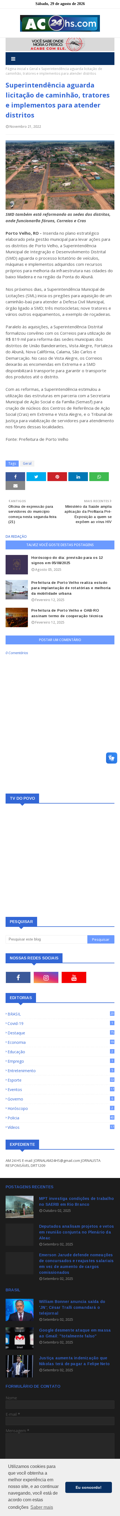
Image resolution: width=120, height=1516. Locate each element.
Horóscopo (60, 1108)
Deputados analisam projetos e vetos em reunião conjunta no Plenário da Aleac (76, 1232)
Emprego (60, 1061)
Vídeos (61, 1127)
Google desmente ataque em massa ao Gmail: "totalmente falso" (75, 1333)
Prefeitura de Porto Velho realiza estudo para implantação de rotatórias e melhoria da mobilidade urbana (71, 588)
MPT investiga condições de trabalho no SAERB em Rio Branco (76, 1201)
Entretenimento (60, 1070)
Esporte (61, 1080)
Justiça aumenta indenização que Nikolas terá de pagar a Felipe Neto (74, 1361)
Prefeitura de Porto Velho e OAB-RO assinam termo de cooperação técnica (67, 613)
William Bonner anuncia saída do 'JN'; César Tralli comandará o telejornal (72, 1307)
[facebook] (18, 977)
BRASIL (61, 1014)
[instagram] (46, 977)
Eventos (61, 1089)
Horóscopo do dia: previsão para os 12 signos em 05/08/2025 (67, 560)
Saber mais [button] (41, 1507)
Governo (60, 1099)
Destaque (61, 1032)
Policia (61, 1117)
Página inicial (16, 68)
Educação (60, 1051)
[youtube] (74, 977)
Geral (33, 68)
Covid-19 (60, 1023)
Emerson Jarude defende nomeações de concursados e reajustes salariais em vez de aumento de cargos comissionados (76, 1264)
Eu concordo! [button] (89, 1487)
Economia (61, 1042)
